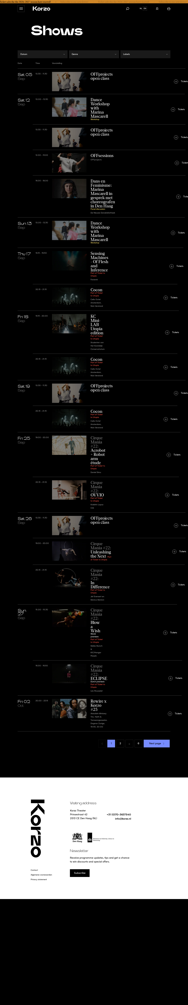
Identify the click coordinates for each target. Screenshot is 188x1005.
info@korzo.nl (123, 818)
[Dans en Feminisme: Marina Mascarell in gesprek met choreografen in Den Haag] (94, 196)
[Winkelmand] (168, 8)
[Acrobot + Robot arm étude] (94, 454)
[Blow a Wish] (94, 632)
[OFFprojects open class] (94, 81)
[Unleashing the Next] (94, 551)
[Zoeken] (129, 8)
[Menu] (21, 8)
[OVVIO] (94, 494)
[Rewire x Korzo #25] (94, 713)
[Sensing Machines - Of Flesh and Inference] (94, 266)
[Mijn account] (157, 8)
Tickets (184, 81)
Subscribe (79, 873)
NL (141, 9)
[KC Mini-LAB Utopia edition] (94, 332)
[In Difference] (94, 584)
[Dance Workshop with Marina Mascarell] (94, 109)
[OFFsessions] (94, 162)
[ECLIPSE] (94, 677)
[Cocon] (94, 297)
